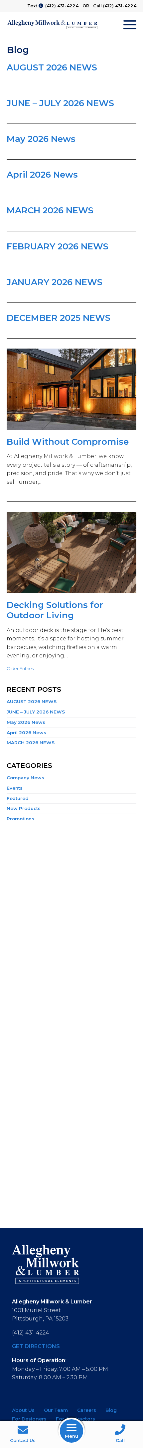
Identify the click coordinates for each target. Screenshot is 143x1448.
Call (120, 1440)
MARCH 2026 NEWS (50, 210)
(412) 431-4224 (61, 5)
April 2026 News (42, 174)
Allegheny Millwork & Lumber (52, 24)
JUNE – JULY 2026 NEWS (60, 103)
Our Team (56, 1410)
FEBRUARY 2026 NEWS (57, 246)
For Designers (29, 1419)
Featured (18, 798)
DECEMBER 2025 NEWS (58, 318)
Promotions (20, 818)
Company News (25, 777)
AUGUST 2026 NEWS (52, 67)
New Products (24, 808)
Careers (86, 1410)
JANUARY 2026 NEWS (54, 282)
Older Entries (20, 668)
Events (15, 788)
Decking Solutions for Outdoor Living (55, 610)
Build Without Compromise (68, 441)
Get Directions (36, 1346)
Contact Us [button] (23, 1440)
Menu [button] (71, 1436)
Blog (111, 1410)
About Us (23, 1410)
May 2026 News (41, 139)
